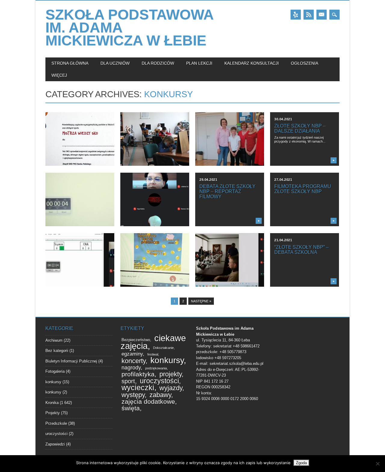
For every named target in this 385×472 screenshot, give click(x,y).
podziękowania (156, 368)
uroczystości (56, 433)
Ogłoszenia (304, 63)
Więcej (59, 75)
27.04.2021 (283, 179)
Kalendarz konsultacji (251, 63)
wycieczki (138, 388)
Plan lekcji (199, 63)
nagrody (131, 368)
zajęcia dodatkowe (148, 401)
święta (131, 408)
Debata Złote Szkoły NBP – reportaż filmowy (227, 191)
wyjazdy (170, 388)
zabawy (160, 395)
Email (321, 15)
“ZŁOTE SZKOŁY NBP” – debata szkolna (301, 250)
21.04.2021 (283, 240)
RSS (308, 15)
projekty (170, 374)
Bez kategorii (56, 350)
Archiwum (54, 340)
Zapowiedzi (55, 444)
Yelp (296, 15)
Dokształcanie (163, 348)
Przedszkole (56, 423)
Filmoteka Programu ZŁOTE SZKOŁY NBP (302, 189)
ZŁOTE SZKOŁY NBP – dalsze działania (300, 128)
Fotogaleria (55, 371)
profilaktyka (138, 374)
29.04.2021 (208, 179)
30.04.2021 (283, 119)
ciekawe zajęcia (153, 342)
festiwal (152, 354)
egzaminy (132, 354)
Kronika (52, 402)
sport (128, 381)
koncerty (134, 361)
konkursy (53, 382)
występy (133, 395)
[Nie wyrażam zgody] (377, 464)
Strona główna (69, 63)
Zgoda (301, 463)
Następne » (201, 301)
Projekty (52, 413)
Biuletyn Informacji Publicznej (71, 361)
